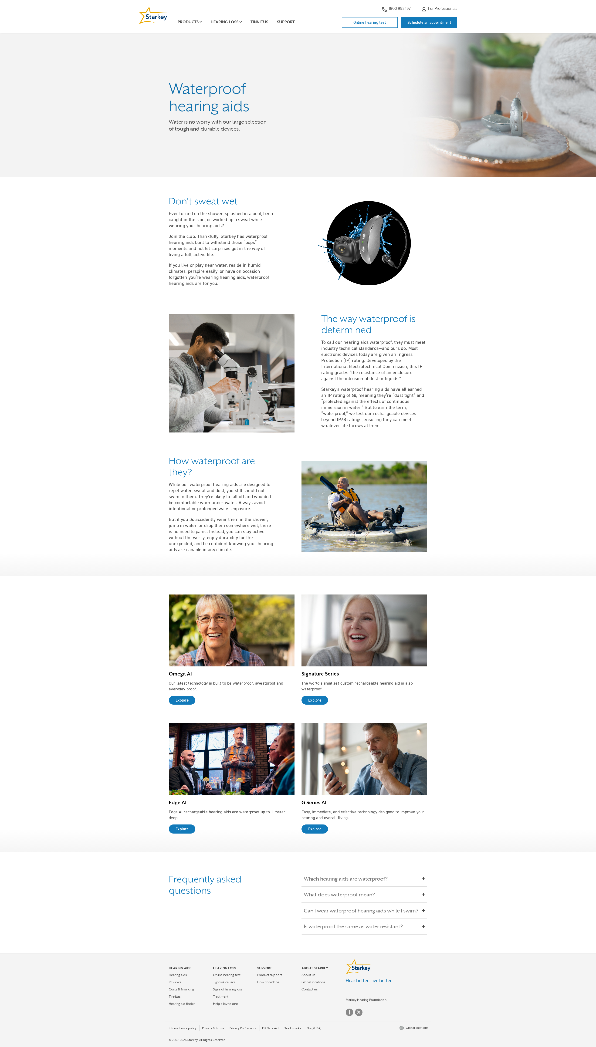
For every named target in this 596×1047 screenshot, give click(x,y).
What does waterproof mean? (339, 895)
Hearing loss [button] (224, 22)
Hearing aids (178, 975)
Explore (182, 700)
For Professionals (442, 8)
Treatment (220, 996)
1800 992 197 (400, 8)
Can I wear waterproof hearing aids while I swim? (361, 911)
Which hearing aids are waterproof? (346, 879)
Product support (269, 975)
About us (308, 975)
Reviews (175, 982)
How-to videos (268, 982)
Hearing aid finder (182, 1004)
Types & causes (224, 982)
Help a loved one (225, 1004)
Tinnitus (259, 22)
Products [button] (188, 22)
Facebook (349, 1012)
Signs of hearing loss (227, 989)
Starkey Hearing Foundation (366, 1000)
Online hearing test (369, 22)
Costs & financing (181, 989)
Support (286, 22)
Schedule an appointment (429, 22)
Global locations (313, 982)
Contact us (309, 989)
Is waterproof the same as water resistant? (353, 926)
